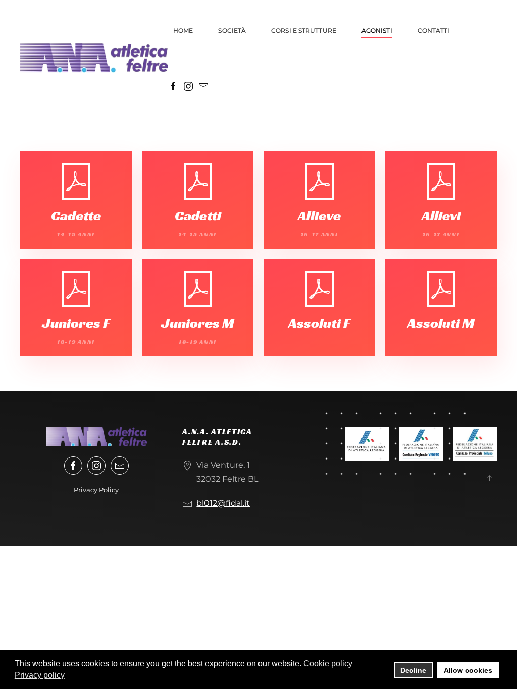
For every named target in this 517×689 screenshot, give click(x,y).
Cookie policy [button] (327, 663)
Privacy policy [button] (40, 675)
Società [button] (232, 30)
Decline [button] (413, 670)
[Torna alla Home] (94, 58)
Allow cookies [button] (468, 670)
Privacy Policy (96, 490)
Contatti (434, 30)
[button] (489, 478)
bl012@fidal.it (223, 503)
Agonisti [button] (376, 30)
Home (183, 30)
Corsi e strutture (303, 30)
